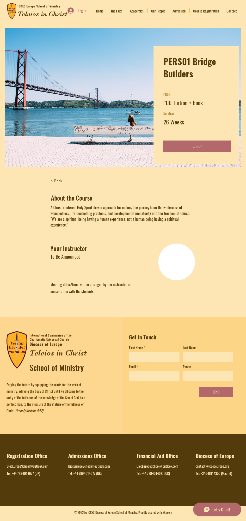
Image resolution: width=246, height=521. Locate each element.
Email (132, 366)
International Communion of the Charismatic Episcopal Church (51, 337)
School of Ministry (57, 367)
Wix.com (167, 512)
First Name (136, 347)
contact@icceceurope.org (212, 466)
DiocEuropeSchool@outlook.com (27, 466)
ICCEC (22, 6)
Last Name (189, 347)
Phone (187, 366)
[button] (197, 146)
